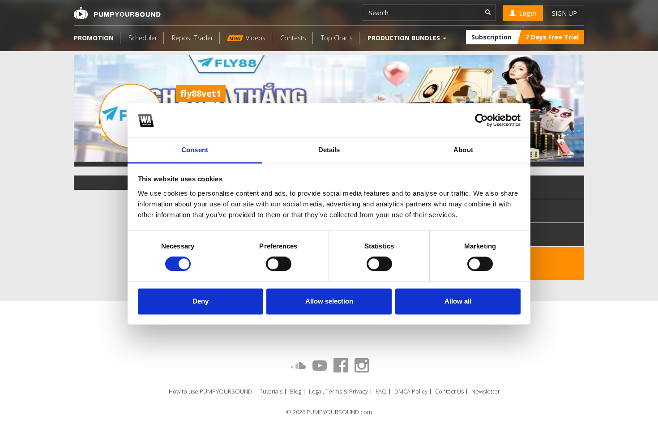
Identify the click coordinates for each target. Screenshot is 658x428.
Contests (293, 38)
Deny (200, 301)
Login (526, 13)
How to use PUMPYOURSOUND (210, 391)
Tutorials (271, 391)
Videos (247, 38)
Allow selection (329, 301)
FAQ (381, 391)
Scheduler (142, 38)
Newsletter (485, 391)
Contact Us (449, 391)
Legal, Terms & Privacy (338, 391)
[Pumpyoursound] (117, 13)
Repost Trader (192, 38)
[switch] (278, 264)
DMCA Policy (410, 391)
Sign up (564, 13)
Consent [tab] (194, 150)
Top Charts (337, 38)
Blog (295, 391)
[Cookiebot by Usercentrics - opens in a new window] (481, 120)
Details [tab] (329, 150)
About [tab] (463, 150)
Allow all (457, 301)
